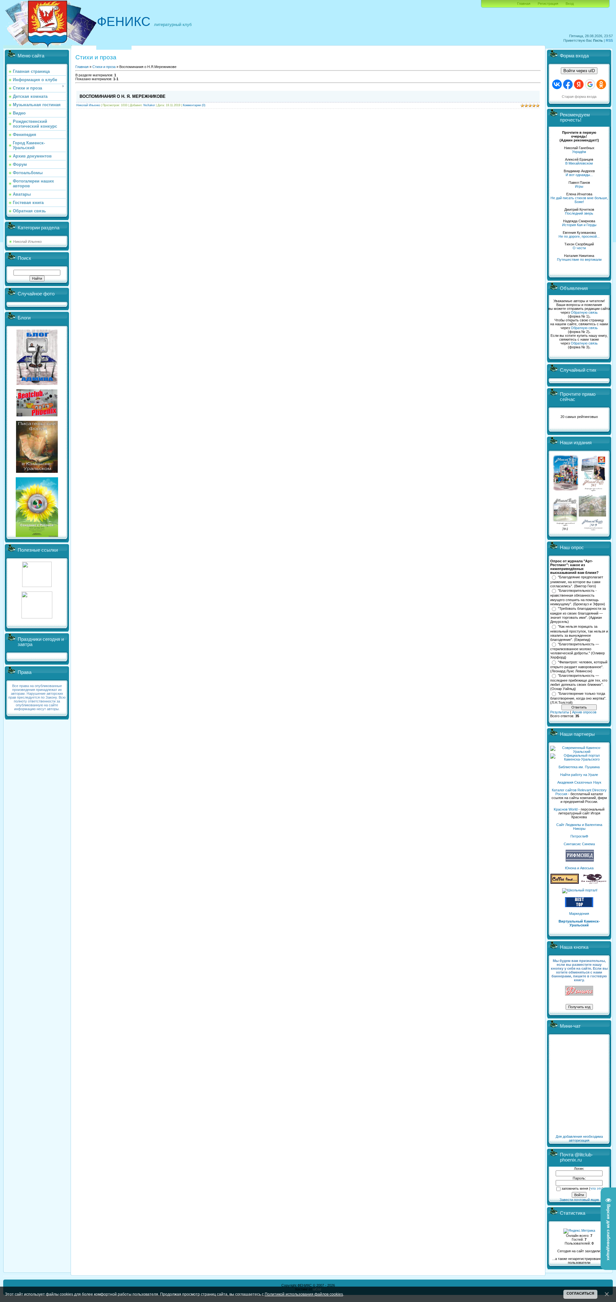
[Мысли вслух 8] (565, 529)
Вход (570, 3)
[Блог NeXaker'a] (36, 384)
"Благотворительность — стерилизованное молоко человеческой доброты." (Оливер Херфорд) (577, 651)
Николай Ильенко (27, 241)
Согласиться (580, 1293)
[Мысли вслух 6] (565, 491)
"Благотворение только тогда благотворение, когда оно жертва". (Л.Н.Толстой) (578, 698)
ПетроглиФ (579, 836)
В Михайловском (579, 163)
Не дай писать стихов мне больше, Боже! (579, 200)
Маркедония (579, 913)
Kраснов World (566, 809)
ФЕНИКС (123, 21)
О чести (579, 248)
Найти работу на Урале (579, 775)
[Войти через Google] (590, 84)
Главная (523, 3)
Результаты (559, 712)
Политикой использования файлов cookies (304, 1294)
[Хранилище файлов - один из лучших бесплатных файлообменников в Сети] (36, 617)
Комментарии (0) (194, 105)
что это (596, 1188)
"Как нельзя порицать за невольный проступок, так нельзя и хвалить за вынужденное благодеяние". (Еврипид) (579, 633)
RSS (609, 40)
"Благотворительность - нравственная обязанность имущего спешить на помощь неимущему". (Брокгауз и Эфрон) (577, 597)
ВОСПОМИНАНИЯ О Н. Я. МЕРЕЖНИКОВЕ (123, 96)
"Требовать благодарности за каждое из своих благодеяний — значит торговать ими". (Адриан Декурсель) (578, 615)
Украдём (579, 152)
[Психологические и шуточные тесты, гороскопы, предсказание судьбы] (37, 586)
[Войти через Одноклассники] (601, 84)
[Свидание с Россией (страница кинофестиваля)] (37, 536)
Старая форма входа (579, 96)
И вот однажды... (579, 175)
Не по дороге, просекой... (579, 236)
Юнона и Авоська (579, 868)
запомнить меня (574, 1188)
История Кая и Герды (579, 225)
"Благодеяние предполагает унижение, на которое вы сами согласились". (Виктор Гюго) (576, 581)
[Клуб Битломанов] (36, 415)
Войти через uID (579, 70)
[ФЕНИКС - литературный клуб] (579, 991)
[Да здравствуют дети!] (594, 882)
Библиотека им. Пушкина (579, 767)
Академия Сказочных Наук (579, 782)
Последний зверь (579, 213)
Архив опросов (584, 712)
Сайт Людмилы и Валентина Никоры (579, 826)
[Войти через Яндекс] (579, 84)
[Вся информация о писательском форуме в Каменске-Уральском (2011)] (37, 471)
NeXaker (149, 105)
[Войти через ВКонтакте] (557, 84)
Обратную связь (584, 312)
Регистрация (548, 3)
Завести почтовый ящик (579, 1200)
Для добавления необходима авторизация (579, 1138)
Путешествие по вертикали (579, 259)
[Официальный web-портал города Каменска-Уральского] (579, 759)
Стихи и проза (104, 67)
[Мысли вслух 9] (592, 529)
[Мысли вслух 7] (593, 491)
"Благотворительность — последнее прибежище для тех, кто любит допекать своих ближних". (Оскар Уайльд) (578, 682)
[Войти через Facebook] (568, 84)
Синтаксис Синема (579, 844)
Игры (579, 186)
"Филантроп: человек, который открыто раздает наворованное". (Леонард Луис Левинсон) (578, 666)
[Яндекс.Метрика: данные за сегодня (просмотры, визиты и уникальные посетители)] (579, 1231)
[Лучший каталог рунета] (579, 906)
